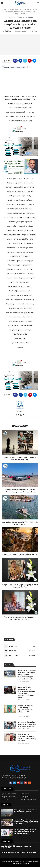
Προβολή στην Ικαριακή (8, 793)
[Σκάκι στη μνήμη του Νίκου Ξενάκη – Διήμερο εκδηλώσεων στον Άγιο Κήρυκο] (20, 442)
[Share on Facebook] (20, 61)
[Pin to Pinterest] (30, 61)
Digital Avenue (25, 863)
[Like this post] (16, 61)
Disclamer (4, 799)
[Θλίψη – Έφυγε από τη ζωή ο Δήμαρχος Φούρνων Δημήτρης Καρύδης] (20, 570)
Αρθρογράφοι (14, 9)
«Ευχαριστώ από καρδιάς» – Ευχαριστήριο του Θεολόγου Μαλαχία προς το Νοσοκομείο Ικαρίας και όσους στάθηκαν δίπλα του (27, 675)
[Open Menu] (2, 3)
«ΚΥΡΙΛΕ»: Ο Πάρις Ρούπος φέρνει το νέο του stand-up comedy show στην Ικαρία (27, 724)
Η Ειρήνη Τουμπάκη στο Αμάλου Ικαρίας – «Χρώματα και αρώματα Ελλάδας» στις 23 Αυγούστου (25, 710)
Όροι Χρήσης (25, 796)
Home (4, 9)
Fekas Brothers (15, 863)
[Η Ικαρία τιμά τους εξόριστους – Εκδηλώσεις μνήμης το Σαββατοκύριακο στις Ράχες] (10, 737)
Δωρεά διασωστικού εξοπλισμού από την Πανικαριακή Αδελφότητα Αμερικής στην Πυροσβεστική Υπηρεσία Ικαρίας (26, 692)
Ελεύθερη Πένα (26, 9)
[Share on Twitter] (25, 61)
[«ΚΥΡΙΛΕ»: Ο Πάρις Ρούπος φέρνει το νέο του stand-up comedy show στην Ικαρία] (10, 725)
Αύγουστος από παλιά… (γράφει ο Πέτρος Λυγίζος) (20, 554)
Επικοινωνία (25, 793)
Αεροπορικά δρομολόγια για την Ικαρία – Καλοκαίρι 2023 (19, 852)
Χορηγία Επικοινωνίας (8, 796)
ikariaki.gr (8, 31)
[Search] (38, 3)
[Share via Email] (34, 61)
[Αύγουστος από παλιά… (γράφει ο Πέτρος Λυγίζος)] (20, 539)
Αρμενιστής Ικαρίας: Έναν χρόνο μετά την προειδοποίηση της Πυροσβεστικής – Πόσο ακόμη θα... (26, 821)
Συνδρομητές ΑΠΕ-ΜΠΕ (28, 799)
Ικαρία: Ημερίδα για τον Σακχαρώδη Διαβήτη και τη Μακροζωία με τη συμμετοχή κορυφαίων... (25, 831)
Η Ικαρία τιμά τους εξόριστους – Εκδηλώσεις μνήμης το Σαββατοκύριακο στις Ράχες (27, 738)
